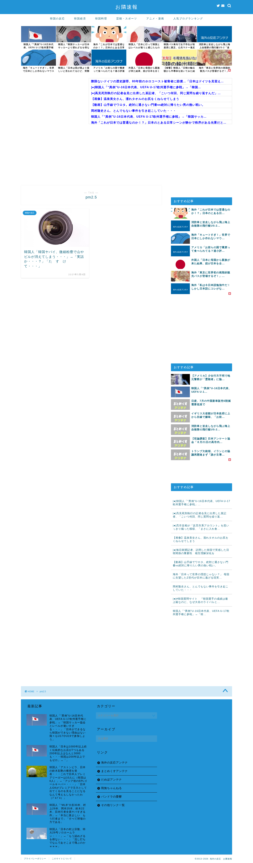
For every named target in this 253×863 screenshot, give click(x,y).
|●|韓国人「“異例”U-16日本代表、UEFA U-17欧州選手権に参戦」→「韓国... (146, 87)
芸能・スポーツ (126, 18)
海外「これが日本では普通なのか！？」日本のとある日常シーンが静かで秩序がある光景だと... (158, 122)
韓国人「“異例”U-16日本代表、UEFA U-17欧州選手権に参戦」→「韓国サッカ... (148, 116)
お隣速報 (126, 7)
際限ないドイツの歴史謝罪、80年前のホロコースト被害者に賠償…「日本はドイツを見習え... (157, 81)
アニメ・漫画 (155, 18)
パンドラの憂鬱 (111, 796)
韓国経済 (80, 18)
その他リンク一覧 (113, 805)
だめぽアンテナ (111, 779)
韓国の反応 (57, 18)
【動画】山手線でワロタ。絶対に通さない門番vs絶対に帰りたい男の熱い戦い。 (148, 104)
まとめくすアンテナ (114, 771)
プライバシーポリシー (35, 858)
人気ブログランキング (188, 18)
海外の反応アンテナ (114, 762)
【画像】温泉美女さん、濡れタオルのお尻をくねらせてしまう (135, 98)
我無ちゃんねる (111, 788)
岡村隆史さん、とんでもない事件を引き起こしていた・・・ (133, 110)
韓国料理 (101, 18)
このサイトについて (62, 858)
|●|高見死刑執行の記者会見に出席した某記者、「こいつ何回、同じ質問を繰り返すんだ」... (156, 93)
